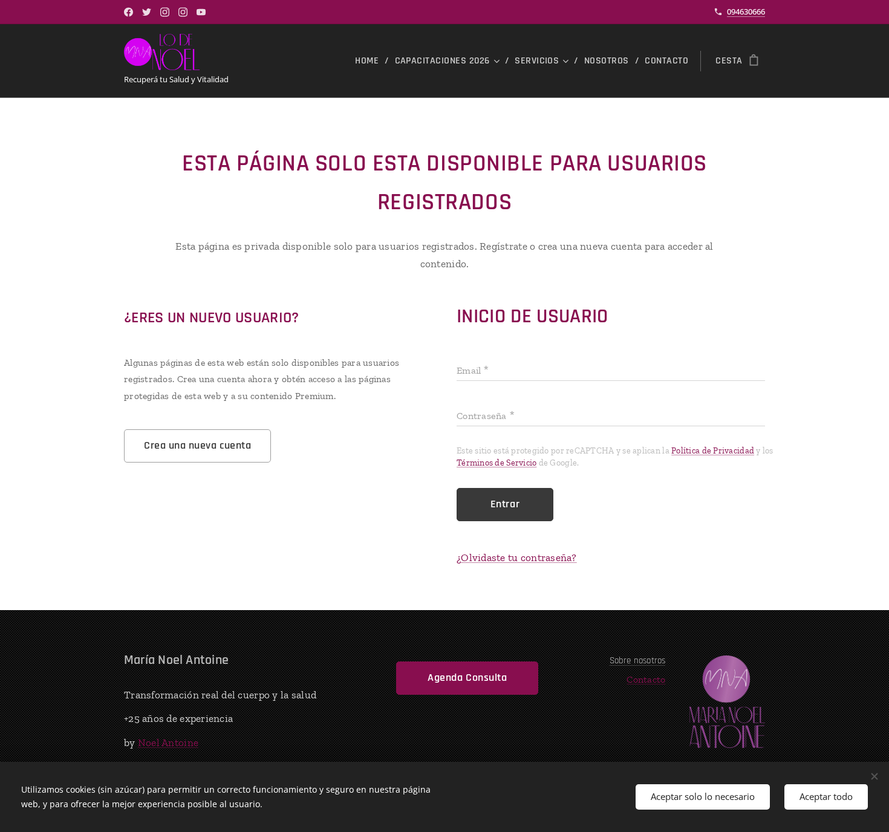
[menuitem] (370, 61)
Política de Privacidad (712, 451)
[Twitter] (146, 12)
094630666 (746, 11)
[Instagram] (164, 12)
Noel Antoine (168, 742)
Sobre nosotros (638, 660)
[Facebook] (128, 12)
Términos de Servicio (496, 463)
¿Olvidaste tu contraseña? (517, 557)
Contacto (646, 679)
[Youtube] (201, 12)
